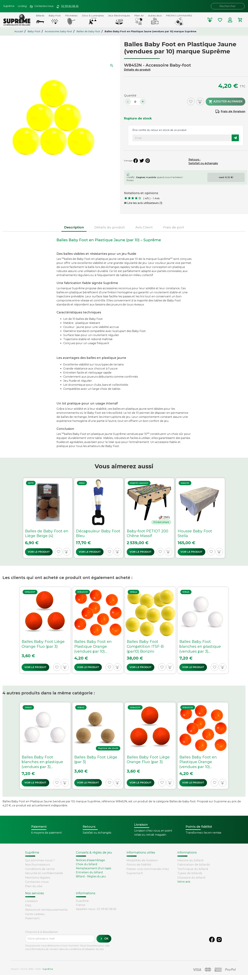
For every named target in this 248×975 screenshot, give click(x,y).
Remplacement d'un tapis (93, 868)
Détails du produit (137, 69)
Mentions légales (37, 877)
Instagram (219, 939)
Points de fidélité (139, 864)
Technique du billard (192, 869)
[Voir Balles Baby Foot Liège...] (45, 630)
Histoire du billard (190, 860)
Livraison (31, 901)
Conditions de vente (40, 869)
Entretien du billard (89, 872)
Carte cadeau (35, 914)
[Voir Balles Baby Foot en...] (98, 630)
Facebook (212, 939)
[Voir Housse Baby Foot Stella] (200, 518)
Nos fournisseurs (37, 864)
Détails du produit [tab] (109, 227)
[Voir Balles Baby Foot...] (150, 630)
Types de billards (189, 873)
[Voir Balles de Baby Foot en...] (47, 518)
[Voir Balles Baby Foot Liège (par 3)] (98, 745)
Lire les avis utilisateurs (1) (143, 203)
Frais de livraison (233, 111)
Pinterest (147, 160)
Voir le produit (39, 551)
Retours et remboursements (46, 909)
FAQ (28, 905)
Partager (135, 160)
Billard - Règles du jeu (91, 876)
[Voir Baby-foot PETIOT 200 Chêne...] (149, 518)
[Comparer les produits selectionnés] (209, 20)
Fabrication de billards (193, 864)
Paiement (32, 918)
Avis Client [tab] (144, 227)
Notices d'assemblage (90, 860)
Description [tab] (74, 227)
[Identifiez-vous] (230, 20)
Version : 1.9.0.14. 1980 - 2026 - (32, 969)
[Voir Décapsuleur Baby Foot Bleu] (98, 518)
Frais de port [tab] (173, 227)
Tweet (141, 160)
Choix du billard (86, 864)
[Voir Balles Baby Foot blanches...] (203, 630)
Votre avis (183, 881)
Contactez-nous (37, 881)
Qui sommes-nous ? (40, 860)
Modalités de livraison (142, 860)
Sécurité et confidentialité (44, 873)
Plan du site (33, 886)
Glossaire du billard (191, 877)
